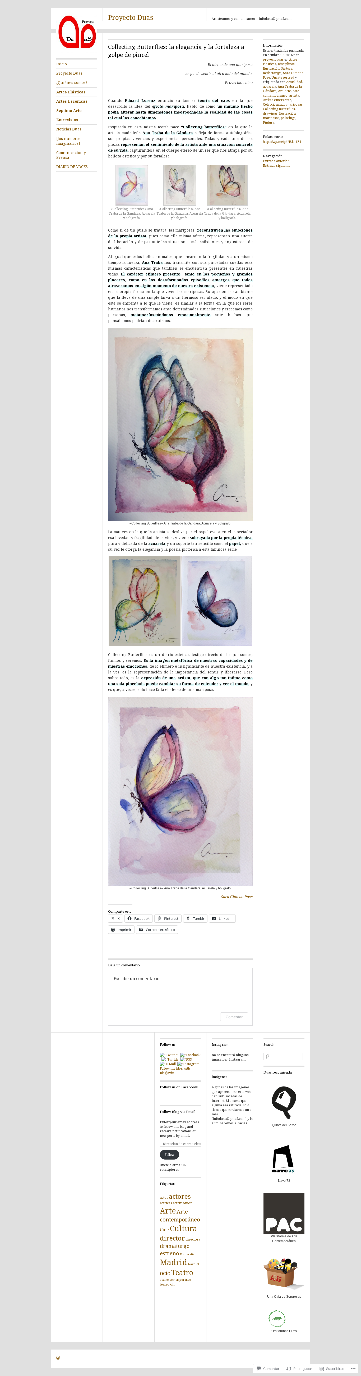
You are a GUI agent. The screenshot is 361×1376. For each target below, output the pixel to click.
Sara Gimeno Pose (237, 896)
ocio (165, 1273)
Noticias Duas (68, 129)
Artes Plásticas (71, 91)
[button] (132, 194)
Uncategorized (283, 77)
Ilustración (271, 68)
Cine (164, 1230)
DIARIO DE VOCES (72, 166)
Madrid (173, 1262)
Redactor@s (272, 73)
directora (193, 1239)
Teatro (182, 1272)
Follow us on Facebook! (179, 1087)
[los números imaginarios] (68, 141)
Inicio (61, 63)
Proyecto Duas (130, 17)
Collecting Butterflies (279, 109)
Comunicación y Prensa (71, 155)
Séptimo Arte (69, 110)
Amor (187, 1203)
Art (280, 91)
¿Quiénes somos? (71, 82)
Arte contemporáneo (281, 93)
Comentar (234, 1017)
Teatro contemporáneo (175, 1280)
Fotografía (187, 1254)
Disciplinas (286, 64)
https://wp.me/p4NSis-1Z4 (282, 141)
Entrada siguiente (276, 165)
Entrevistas (67, 119)
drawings (270, 113)
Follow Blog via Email (177, 1111)
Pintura (287, 68)
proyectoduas (273, 59)
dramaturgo (174, 1246)
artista (294, 95)
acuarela (269, 86)
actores (180, 1196)
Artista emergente (277, 100)
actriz (177, 1203)
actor (164, 1197)
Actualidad (294, 82)
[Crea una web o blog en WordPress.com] (58, 1358)
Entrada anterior (276, 161)
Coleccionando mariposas (283, 104)
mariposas (271, 118)
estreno (169, 1253)
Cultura (183, 1228)
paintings (288, 118)
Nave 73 (193, 1264)
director (172, 1238)
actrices (166, 1203)
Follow (169, 1154)
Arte (287, 91)
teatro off (167, 1284)
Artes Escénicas (71, 101)
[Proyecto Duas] (76, 51)
